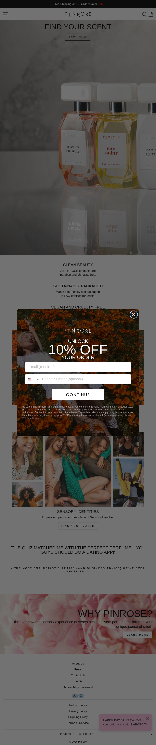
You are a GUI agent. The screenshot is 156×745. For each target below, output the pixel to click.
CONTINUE (78, 395)
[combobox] (32, 379)
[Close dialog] (133, 314)
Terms (35, 418)
